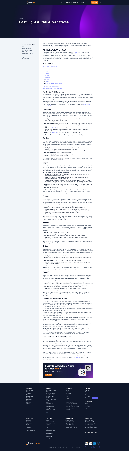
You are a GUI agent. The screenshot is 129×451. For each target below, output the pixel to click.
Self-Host (28, 403)
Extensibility (28, 397)
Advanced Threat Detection (51, 390)
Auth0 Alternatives (69, 420)
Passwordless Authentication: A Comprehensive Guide (71, 401)
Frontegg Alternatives (70, 421)
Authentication (29, 393)
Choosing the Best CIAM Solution (72, 405)
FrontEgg (47, 77)
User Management (29, 402)
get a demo (94, 2)
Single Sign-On (49, 408)
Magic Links (48, 397)
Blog (47, 429)
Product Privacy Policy (69, 447)
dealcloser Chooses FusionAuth (91, 427)
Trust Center (28, 432)
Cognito (47, 73)
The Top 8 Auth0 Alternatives (50, 66)
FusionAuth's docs (55, 127)
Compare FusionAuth (50, 421)
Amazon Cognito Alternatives (71, 427)
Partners (86, 394)
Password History (49, 433)
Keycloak (47, 71)
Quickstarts (28, 421)
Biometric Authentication (50, 393)
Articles (27, 424)
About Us (87, 390)
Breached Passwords (50, 394)
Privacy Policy (61, 447)
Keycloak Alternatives (70, 424)
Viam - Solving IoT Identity (90, 426)
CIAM (75, 52)
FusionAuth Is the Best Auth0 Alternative (52, 88)
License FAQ (55, 447)
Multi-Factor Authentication (51, 399)
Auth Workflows (49, 436)
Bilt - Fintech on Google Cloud (90, 423)
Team (86, 393)
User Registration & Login (50, 409)
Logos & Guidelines (49, 435)
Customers (87, 391)
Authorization (28, 394)
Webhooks (48, 411)
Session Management (50, 406)
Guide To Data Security (89, 420)
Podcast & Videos (49, 432)
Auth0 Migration (49, 438)
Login (86, 408)
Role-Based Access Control (51, 405)
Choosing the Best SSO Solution (72, 403)
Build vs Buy (48, 420)
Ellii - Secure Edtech (89, 424)
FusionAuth (48, 69)
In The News (87, 396)
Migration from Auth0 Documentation (27, 57)
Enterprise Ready (29, 396)
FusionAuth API (29, 426)
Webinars (47, 426)
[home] (31, 2)
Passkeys (47, 402)
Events (47, 427)
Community (28, 427)
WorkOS (47, 81)
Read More (87, 429)
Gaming (67, 391)
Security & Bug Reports (30, 430)
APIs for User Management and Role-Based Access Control (74, 409)
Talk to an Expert (88, 405)
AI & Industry (28, 391)
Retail (67, 396)
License (50, 447)
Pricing (86, 403)
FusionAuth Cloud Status (50, 423)
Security (27, 400)
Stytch (47, 79)
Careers (86, 397)
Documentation (29, 423)
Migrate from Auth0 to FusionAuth (27, 54)
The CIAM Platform (29, 390)
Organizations (29, 399)
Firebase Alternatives (70, 426)
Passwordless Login (49, 403)
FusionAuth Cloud (29, 405)
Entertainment (68, 393)
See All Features (49, 413)
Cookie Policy (77, 447)
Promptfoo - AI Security (89, 421)
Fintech (67, 394)
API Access (48, 391)
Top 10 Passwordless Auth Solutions (72, 406)
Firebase (47, 75)
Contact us (54, 132)
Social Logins (48, 400)
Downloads (28, 429)
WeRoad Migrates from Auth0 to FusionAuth (27, 47)
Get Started (87, 406)
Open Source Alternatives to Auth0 (53, 83)
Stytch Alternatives (69, 423)
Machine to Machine (50, 396)
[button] (62, 2)
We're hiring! (94, 398)
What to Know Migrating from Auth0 (27, 51)
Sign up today (77, 357)
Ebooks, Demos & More (50, 430)
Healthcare (68, 390)
